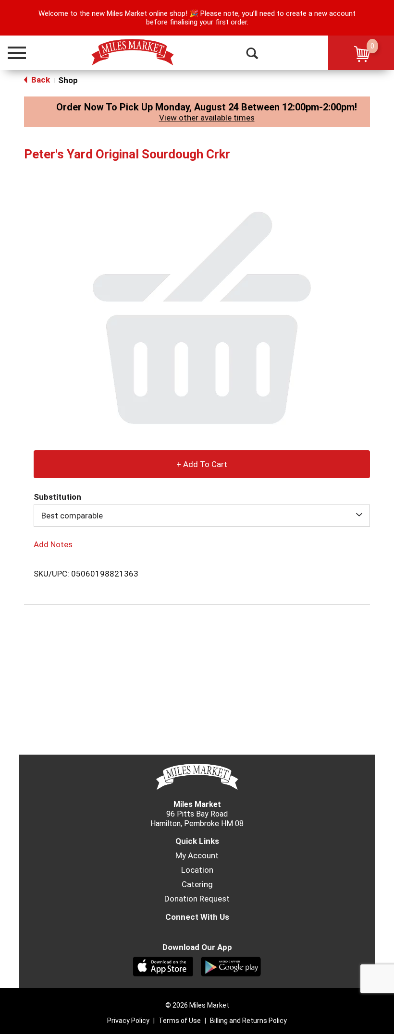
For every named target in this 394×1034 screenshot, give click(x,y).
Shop (68, 80)
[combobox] (201, 515)
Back (39, 79)
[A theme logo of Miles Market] (132, 52)
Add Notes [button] (53, 544)
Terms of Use (180, 1020)
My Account (197, 855)
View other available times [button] (207, 117)
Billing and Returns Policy (248, 1020)
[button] (12, 53)
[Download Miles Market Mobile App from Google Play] (231, 966)
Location (197, 870)
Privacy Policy (128, 1020)
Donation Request (197, 898)
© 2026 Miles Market (197, 1005)
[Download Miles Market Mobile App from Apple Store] (163, 966)
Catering (197, 884)
